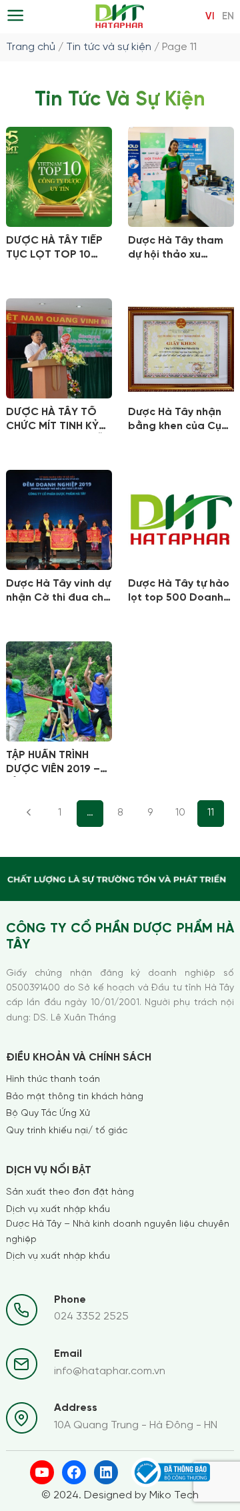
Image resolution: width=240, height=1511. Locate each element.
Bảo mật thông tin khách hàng (74, 1097)
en (228, 16)
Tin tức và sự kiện (108, 47)
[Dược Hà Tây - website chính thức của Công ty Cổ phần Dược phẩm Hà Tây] (120, 16)
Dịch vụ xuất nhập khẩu (58, 1210)
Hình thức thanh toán (53, 1080)
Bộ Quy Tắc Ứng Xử (48, 1114)
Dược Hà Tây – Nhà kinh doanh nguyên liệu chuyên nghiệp (117, 1231)
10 (180, 813)
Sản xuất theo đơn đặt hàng (70, 1192)
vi (210, 16)
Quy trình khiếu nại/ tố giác (66, 1131)
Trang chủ (30, 47)
